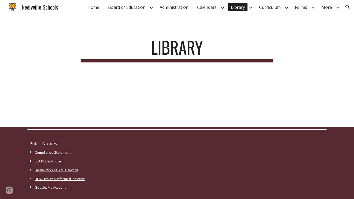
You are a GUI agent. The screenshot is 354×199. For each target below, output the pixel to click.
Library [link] (238, 7)
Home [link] (93, 7)
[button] (348, 7)
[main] (177, 50)
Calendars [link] (207, 7)
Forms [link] (301, 7)
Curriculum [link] (270, 7)
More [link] (326, 7)
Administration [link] (174, 7)
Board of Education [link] (126, 7)
